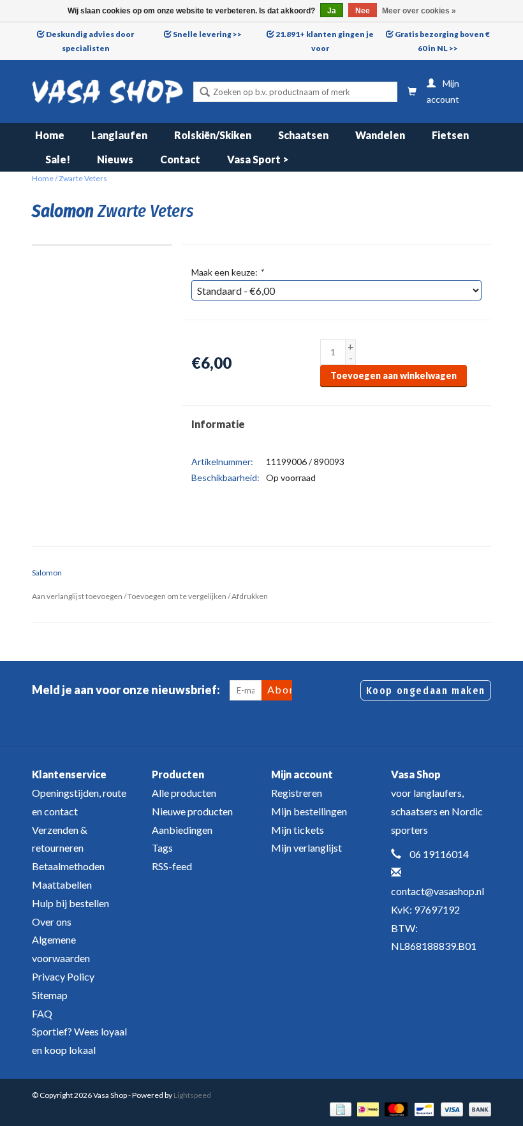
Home (49, 135)
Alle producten (184, 793)
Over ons (51, 921)
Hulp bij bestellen (70, 903)
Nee (362, 10)
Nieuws (115, 159)
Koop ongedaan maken (425, 691)
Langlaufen (119, 135)
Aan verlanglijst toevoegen (77, 596)
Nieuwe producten (192, 811)
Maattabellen (62, 884)
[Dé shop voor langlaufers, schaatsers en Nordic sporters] (107, 91)
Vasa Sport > (258, 159)
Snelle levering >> (207, 34)
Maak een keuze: (227, 272)
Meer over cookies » (419, 10)
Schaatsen (303, 135)
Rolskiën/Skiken (212, 135)
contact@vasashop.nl (437, 891)
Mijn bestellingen (309, 811)
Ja (331, 10)
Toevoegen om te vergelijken (178, 596)
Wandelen (380, 135)
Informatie (218, 424)
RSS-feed (172, 866)
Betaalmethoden (68, 866)
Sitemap (50, 995)
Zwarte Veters (83, 178)
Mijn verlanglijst (306, 847)
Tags (162, 847)
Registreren (296, 793)
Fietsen (450, 135)
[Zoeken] (204, 93)
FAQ (42, 1013)
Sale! (57, 159)
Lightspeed (192, 1095)
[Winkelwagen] (412, 92)
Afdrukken (250, 596)
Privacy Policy (63, 976)
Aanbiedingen (182, 830)
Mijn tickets (297, 830)
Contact (180, 159)
